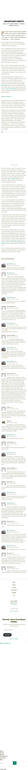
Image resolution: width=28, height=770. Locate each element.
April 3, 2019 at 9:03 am (12, 504)
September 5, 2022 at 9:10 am (13, 265)
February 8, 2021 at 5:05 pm (13, 308)
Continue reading (14, 638)
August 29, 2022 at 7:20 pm (12, 274)
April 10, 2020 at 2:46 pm (12, 422)
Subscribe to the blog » (14, 25)
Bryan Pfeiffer (10, 264)
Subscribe (14, 592)
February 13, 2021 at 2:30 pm (13, 299)
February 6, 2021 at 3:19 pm (12, 363)
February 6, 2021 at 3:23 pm (12, 349)
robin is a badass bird (12, 178)
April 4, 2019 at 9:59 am (12, 494)
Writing (14, 587)
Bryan (14, 582)
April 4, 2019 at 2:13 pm (11, 483)
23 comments (21, 23)
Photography (14, 590)
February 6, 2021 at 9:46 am (12, 408)
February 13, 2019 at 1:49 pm (13, 532)
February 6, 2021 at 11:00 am (13, 375)
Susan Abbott (10, 503)
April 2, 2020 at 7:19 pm (12, 454)
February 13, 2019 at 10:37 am (13, 555)
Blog (14, 595)
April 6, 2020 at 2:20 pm (12, 444)
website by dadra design (14, 611)
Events (14, 585)
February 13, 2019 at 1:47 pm (13, 547)
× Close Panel (3, 769)
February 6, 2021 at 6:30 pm (12, 337)
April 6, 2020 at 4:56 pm (12, 436)
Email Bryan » (14, 604)
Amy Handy (9, 273)
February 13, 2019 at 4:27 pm (13, 523)
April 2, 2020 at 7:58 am (12, 469)
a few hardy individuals (11, 89)
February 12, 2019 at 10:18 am (13, 568)
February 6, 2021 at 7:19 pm (12, 325)
